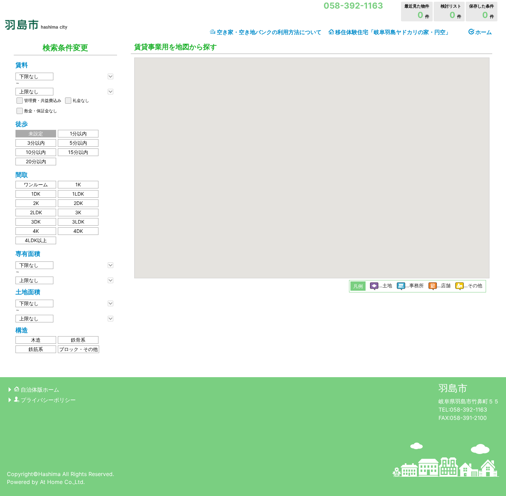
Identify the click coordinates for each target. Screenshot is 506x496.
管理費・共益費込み (42, 100)
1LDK (78, 194)
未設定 (36, 133)
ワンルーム (36, 184)
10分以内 (36, 152)
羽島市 (453, 388)
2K (36, 203)
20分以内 (36, 161)
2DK (78, 203)
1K (78, 184)
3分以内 (36, 143)
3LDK (78, 222)
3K (78, 212)
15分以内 (78, 152)
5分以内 (78, 143)
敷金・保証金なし (40, 110)
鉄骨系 (78, 340)
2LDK (36, 212)
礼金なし (81, 100)
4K (36, 231)
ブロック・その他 (78, 349)
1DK (35, 194)
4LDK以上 (36, 240)
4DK (78, 231)
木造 (36, 340)
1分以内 (78, 133)
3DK (36, 222)
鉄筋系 (36, 349)
